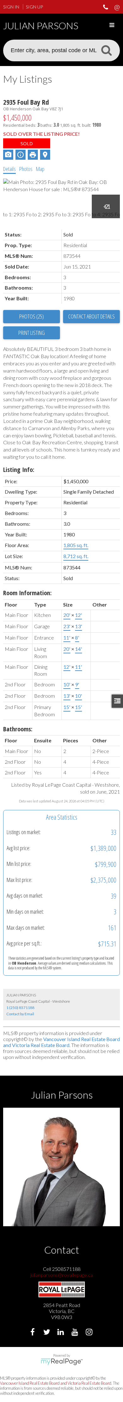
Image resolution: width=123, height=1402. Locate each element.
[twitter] (47, 1333)
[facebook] (33, 1333)
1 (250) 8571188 (20, 1007)
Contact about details (91, 316)
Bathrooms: (17, 729)
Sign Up (34, 6)
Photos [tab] (25, 169)
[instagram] (90, 1333)
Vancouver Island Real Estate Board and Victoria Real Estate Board (61, 1042)
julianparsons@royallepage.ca (61, 1275)
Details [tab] (9, 169)
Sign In (11, 6)
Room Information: (27, 593)
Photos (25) (31, 316)
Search (106, 50)
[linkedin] (62, 1333)
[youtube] (76, 1333)
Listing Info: (18, 469)
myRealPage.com (61, 1361)
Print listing (31, 332)
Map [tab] (40, 169)
